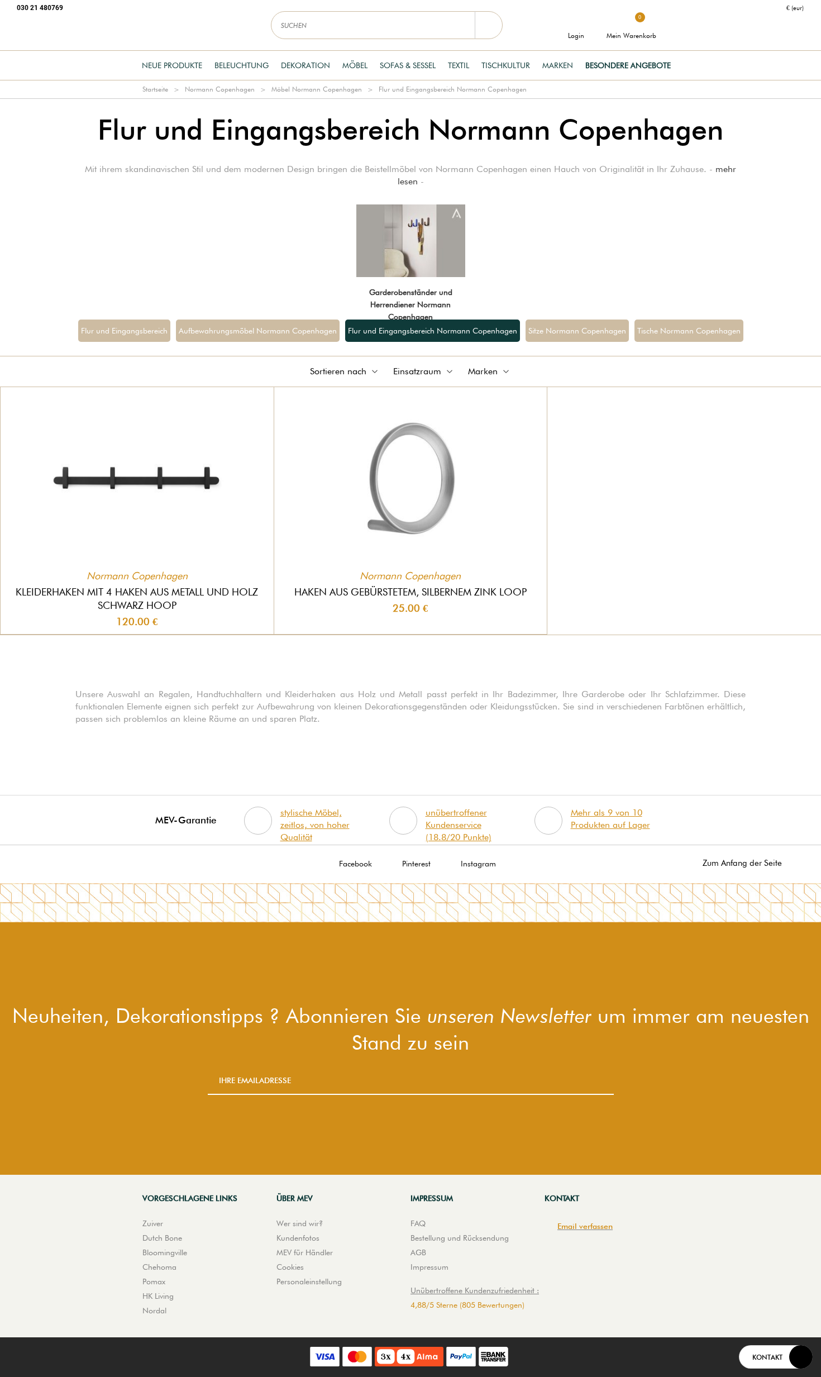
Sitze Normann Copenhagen (577, 330)
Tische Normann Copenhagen (689, 330)
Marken (557, 65)
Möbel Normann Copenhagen (316, 89)
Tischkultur (505, 65)
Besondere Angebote (628, 65)
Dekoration (305, 65)
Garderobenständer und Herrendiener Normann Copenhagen (410, 304)
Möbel (354, 65)
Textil (458, 65)
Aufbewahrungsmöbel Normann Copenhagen (258, 330)
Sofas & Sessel (408, 65)
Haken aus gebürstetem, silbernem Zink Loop (410, 592)
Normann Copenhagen (220, 89)
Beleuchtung (241, 65)
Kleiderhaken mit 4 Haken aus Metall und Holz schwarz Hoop (137, 598)
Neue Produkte (172, 65)
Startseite (155, 89)
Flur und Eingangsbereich (124, 330)
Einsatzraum (417, 371)
